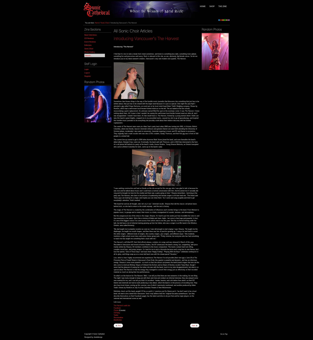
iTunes (116, 310)
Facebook (117, 308)
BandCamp (118, 320)
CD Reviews (89, 38)
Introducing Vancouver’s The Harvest (146, 38)
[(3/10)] (97, 104)
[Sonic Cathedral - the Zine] (97, 9)
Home (97, 23)
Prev (119, 325)
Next (194, 325)
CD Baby (117, 313)
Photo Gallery (89, 52)
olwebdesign (98, 337)
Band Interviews (90, 35)
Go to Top (223, 334)
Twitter (116, 315)
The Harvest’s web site (122, 305)
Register (87, 76)
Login (86, 69)
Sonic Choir (105, 23)
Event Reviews (90, 42)
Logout (87, 73)
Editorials (87, 45)
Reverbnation (118, 317)
